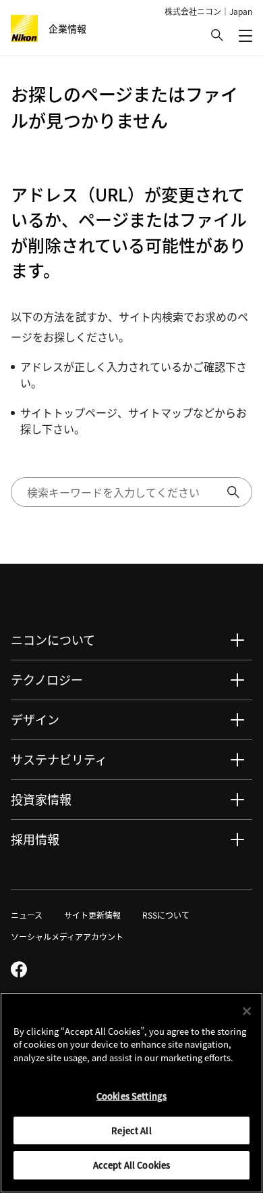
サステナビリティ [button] (59, 759)
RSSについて (165, 915)
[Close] (247, 1011)
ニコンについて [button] (53, 639)
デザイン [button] (35, 719)
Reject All (131, 1130)
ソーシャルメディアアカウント (67, 936)
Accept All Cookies (131, 1165)
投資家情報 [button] (41, 799)
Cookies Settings (131, 1096)
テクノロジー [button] (47, 679)
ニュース (26, 915)
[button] (217, 35)
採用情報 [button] (35, 839)
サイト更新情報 (92, 915)
